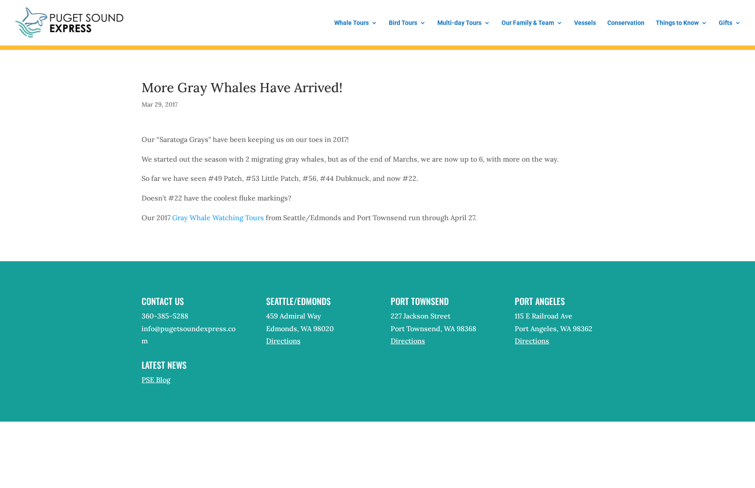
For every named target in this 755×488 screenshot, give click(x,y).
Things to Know (677, 23)
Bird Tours (403, 23)
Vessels (585, 23)
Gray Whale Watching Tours (218, 217)
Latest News (164, 364)
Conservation (625, 23)
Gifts (725, 23)
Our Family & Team (528, 23)
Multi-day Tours (459, 23)
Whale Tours (351, 23)
